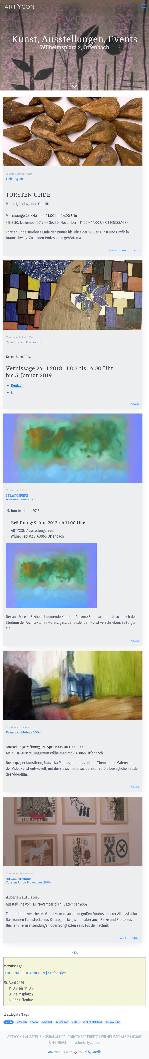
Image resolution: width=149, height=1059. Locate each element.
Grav (50, 1052)
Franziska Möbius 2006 (23, 732)
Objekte (135, 250)
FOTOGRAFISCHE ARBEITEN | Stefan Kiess (35, 973)
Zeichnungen (62, 1022)
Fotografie (21, 1022)
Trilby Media (92, 1052)
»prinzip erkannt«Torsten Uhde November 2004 (28, 880)
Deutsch (17, 385)
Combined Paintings (92, 1022)
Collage (124, 250)
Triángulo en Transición (23, 342)
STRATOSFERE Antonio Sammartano (21, 497)
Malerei (112, 250)
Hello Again (14, 179)
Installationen (113, 1022)
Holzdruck (47, 1022)
